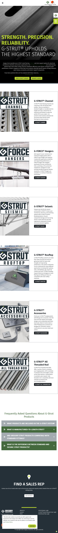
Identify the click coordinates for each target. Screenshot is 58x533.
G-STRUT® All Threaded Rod (42, 384)
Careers (22, 512)
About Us (22, 510)
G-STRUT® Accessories (41, 333)
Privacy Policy (8, 522)
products (31, 63)
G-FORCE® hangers (40, 177)
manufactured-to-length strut (38, 65)
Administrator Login (43, 510)
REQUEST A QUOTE (36, 78)
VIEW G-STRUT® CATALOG (22, 78)
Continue (32, 526)
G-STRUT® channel (40, 122)
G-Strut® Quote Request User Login (47, 512)
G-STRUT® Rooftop (40, 281)
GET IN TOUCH (29, 495)
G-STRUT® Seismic (40, 226)
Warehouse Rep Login (43, 514)
